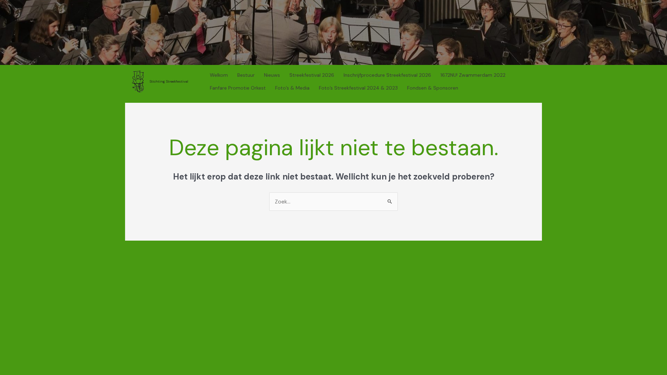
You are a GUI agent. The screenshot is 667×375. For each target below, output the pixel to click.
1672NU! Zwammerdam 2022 (472, 75)
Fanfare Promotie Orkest (238, 88)
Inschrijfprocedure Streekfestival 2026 (387, 75)
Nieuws (272, 75)
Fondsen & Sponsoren (432, 88)
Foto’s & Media (292, 88)
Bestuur (246, 75)
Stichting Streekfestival (169, 81)
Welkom (219, 75)
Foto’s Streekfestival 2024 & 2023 (358, 88)
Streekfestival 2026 (311, 75)
